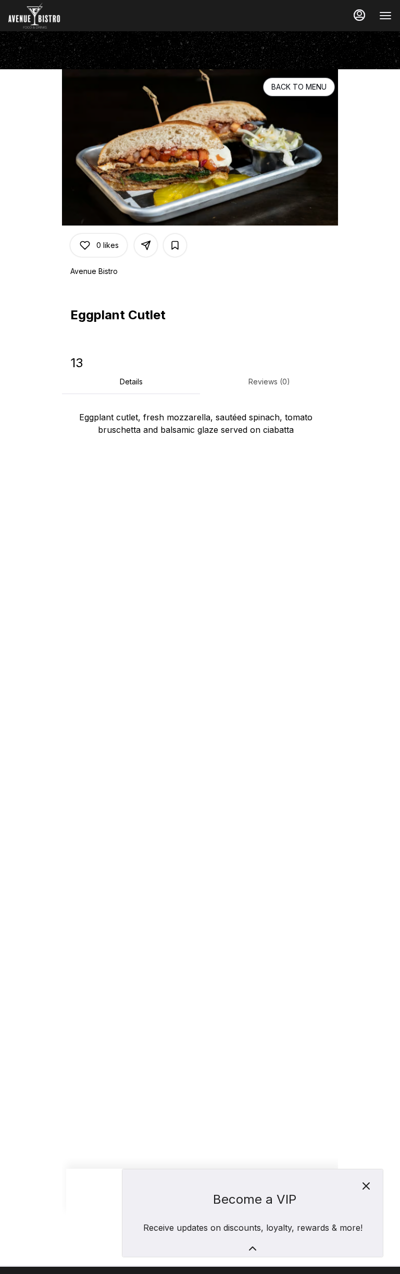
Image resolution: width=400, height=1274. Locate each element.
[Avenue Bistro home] (55, 16)
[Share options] (145, 245)
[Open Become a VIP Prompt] (252, 1248)
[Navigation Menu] (385, 15)
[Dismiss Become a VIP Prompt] (366, 1185)
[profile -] (359, 15)
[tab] (131, 381)
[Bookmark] (175, 245)
